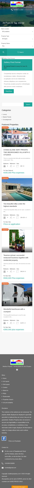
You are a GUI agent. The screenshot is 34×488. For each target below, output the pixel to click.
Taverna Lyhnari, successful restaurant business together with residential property (15, 257)
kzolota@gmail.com (10, 467)
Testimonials (6, 396)
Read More (9, 91)
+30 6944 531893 (18, 9)
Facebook (17, 441)
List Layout (6, 381)
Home (4, 378)
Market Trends (7, 117)
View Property (17, 143)
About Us (5, 390)
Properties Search (8, 399)
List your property (8, 402)
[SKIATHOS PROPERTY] (17, 6)
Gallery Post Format (12, 62)
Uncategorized (7, 119)
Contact (5, 387)
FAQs (4, 393)
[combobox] (17, 32)
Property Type (5, 36)
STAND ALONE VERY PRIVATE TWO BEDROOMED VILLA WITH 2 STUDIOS (16, 152)
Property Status (5, 43)
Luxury (18, 66)
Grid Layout (6, 384)
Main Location (5, 28)
